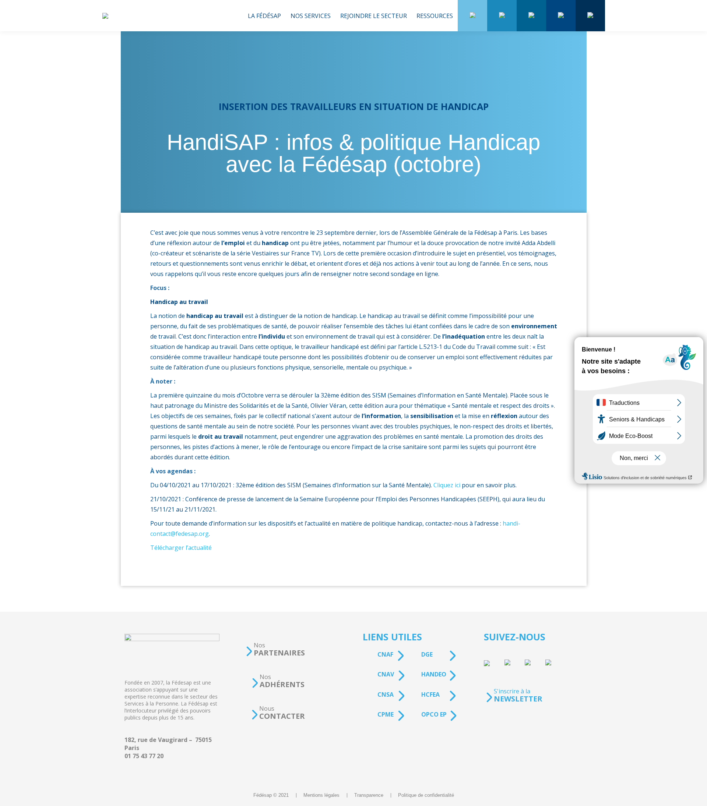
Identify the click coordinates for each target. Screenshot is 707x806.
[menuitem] (264, 15)
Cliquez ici (446, 485)
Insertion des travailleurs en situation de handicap (354, 106)
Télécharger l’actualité (181, 548)
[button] (275, 649)
